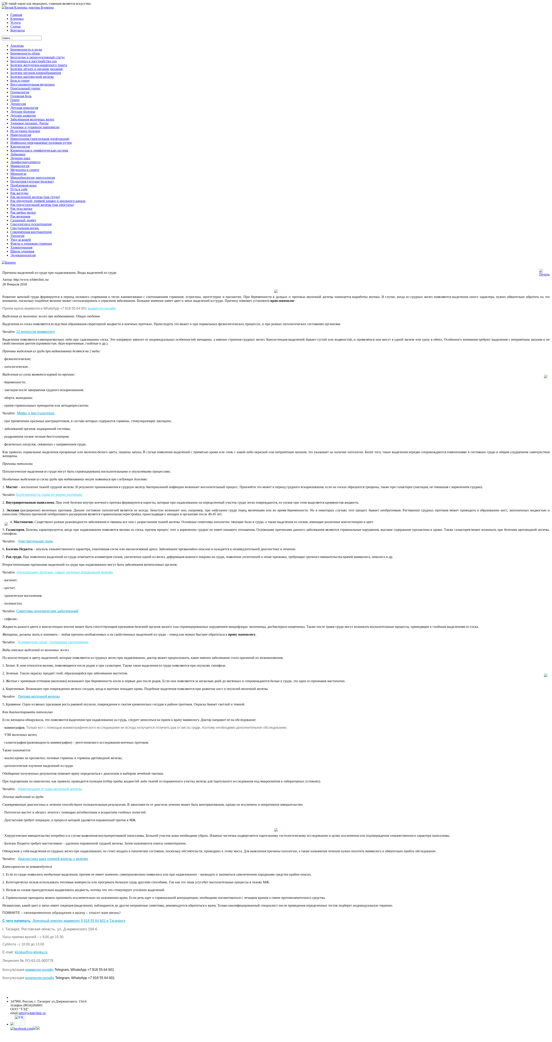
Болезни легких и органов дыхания (36, 69)
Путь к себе (18, 189)
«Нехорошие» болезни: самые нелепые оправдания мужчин (64, 572)
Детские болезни (22, 111)
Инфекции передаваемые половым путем (41, 142)
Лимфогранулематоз (25, 162)
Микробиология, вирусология (32, 177)
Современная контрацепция (31, 232)
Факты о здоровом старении (31, 243)
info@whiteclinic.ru (32, 1013)
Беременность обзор (25, 53)
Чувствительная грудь (35, 541)
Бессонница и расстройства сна (33, 61)
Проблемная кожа (23, 185)
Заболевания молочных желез (32, 119)
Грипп (15, 100)
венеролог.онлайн (39, 978)
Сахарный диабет (23, 220)
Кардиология (20, 146)
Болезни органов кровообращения (35, 73)
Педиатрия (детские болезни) (31, 181)
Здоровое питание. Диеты (29, 123)
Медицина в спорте (24, 170)
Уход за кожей (20, 239)
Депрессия (18, 104)
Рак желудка (19, 193)
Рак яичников (20, 216)
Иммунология (20, 135)
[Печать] (544, 274)
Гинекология (19, 92)
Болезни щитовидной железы (32, 76)
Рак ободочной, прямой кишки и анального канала (47, 201)
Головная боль (20, 96)
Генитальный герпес (25, 88)
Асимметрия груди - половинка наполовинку (53, 642)
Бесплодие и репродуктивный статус (37, 57)
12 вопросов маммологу (35, 332)
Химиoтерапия (21, 247)
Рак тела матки (21, 208)
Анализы (17, 45)
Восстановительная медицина (32, 84)
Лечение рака (20, 158)
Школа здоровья (22, 251)
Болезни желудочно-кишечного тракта (38, 65)
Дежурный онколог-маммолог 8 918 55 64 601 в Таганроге (79, 921)
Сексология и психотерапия (31, 224)
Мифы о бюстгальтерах (35, 413)
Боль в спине (20, 80)
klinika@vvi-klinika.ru (31, 952)
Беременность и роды (26, 49)
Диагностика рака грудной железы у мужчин (53, 859)
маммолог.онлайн (102, 308)
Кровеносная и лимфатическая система (39, 150)
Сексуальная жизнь (24, 228)
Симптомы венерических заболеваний (47, 611)
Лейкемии (17, 154)
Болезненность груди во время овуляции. (49, 495)
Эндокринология (23, 255)
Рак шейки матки (23, 212)
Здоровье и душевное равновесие (35, 127)
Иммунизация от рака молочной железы (50, 789)
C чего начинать (16, 921)
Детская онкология (24, 108)
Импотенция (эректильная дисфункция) (39, 139)
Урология (17, 236)
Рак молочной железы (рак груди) (35, 197)
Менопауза (18, 173)
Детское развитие (23, 115)
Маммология (19, 166)
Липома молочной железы (39, 696)
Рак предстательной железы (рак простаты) (42, 205)
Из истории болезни (25, 131)
